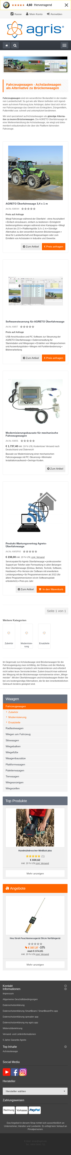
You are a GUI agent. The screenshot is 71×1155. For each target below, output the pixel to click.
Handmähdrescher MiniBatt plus (35, 850)
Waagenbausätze (16, 758)
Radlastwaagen (14, 728)
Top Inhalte (10, 1046)
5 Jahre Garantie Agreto (14, 1040)
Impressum (8, 993)
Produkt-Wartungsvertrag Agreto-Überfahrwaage (26, 545)
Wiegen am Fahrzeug (18, 734)
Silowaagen (12, 740)
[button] (53, 246)
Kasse (18, 14)
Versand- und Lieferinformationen (19, 1034)
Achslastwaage (10, 1051)
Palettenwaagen (15, 770)
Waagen (12, 699)
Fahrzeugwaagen (16, 706)
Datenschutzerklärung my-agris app (20, 1022)
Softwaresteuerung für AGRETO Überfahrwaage (35, 321)
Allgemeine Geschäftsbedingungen (20, 999)
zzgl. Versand (38, 557)
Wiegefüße (12, 752)
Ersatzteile (44, 643)
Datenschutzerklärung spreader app (20, 1017)
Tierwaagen (12, 776)
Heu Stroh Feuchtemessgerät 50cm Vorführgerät (35, 938)
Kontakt (8, 985)
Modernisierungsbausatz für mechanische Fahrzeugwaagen (32, 434)
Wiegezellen (13, 788)
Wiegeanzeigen (14, 782)
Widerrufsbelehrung (12, 1028)
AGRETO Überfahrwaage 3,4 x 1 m (27, 203)
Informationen (11, 989)
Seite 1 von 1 (56, 611)
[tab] (35, 986)
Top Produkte (16, 801)
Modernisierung (17, 717)
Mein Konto (36, 14)
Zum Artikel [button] (32, 246)
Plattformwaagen (15, 764)
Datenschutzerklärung (14, 1005)
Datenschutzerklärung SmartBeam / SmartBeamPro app (30, 1011)
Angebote (17, 888)
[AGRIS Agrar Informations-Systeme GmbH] (35, 29)
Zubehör (9, 643)
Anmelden (56, 14)
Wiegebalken (13, 746)
